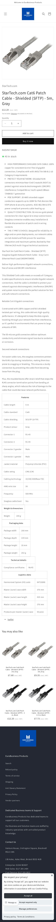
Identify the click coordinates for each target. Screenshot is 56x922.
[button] (5, 14)
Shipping (14, 113)
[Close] (52, 875)
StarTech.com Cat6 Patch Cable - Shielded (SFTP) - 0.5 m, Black (41, 713)
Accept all (28, 896)
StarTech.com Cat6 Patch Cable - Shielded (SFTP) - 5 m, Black (15, 713)
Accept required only (28, 902)
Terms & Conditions (25, 916)
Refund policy (11, 769)
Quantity (5, 118)
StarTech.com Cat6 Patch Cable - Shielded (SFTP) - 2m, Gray (15, 669)
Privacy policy (10, 916)
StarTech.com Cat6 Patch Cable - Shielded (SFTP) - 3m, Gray (41, 669)
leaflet (10, 619)
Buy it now (28, 141)
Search (8, 763)
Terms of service (12, 775)
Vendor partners (12, 800)
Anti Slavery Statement (15, 788)
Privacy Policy (11, 794)
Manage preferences (28, 909)
